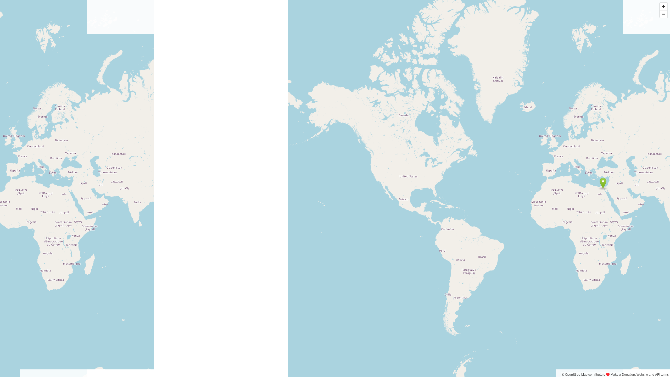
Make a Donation (623, 374)
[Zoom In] (663, 6)
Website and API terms (652, 374)
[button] (603, 183)
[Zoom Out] (663, 14)
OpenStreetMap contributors (585, 374)
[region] (335, 188)
